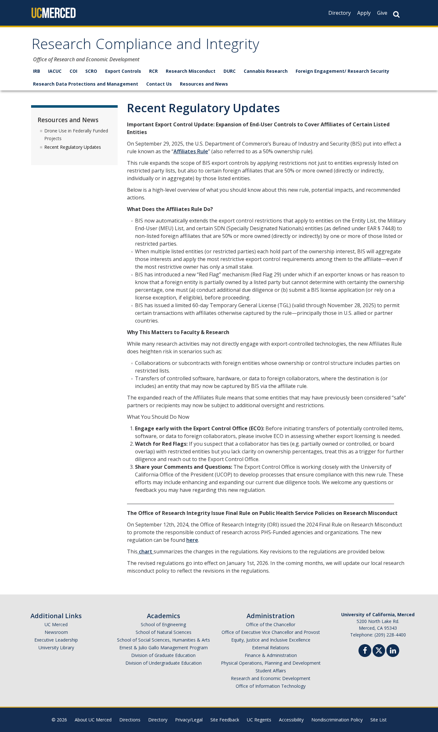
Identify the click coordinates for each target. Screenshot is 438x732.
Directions (129, 720)
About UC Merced (93, 720)
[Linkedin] (392, 651)
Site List (378, 720)
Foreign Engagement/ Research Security (342, 71)
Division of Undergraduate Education (163, 663)
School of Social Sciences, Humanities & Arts (163, 640)
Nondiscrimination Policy (337, 720)
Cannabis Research (266, 71)
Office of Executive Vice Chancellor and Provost (271, 632)
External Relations (270, 647)
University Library (56, 647)
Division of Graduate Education (163, 655)
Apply (364, 12)
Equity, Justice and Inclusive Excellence (270, 640)
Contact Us (159, 84)
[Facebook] (365, 651)
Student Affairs (271, 671)
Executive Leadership (56, 640)
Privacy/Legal (189, 720)
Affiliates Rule (190, 151)
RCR (153, 71)
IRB (36, 71)
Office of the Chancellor (270, 624)
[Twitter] (379, 650)
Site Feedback (224, 720)
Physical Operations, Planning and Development (271, 663)
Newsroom (56, 632)
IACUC (55, 71)
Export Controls (123, 71)
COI (73, 71)
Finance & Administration (271, 655)
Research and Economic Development (270, 678)
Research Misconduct (190, 71)
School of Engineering (163, 624)
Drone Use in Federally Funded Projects (76, 134)
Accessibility (291, 720)
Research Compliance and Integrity (145, 46)
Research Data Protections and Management (85, 84)
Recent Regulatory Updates (72, 147)
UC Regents (259, 720)
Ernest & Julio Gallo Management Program (163, 647)
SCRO (91, 71)
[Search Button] (396, 14)
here (192, 539)
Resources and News (204, 84)
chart (146, 551)
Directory (339, 12)
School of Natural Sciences (163, 632)
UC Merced (56, 624)
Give (382, 12)
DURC (229, 71)
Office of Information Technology (271, 686)
